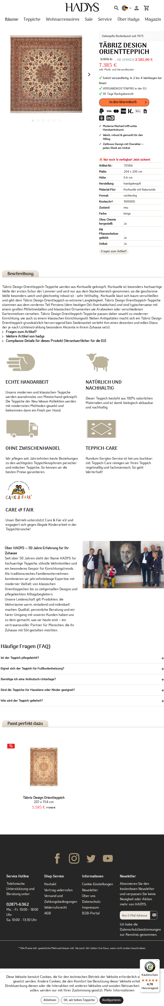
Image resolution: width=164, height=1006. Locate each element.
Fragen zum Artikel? (114, 251)
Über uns (88, 895)
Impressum (90, 907)
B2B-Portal (91, 913)
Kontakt (50, 884)
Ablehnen (50, 1000)
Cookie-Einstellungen (97, 884)
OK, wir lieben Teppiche (79, 1000)
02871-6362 (17, 904)
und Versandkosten (123, 69)
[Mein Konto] (136, 8)
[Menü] (157, 961)
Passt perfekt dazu (25, 723)
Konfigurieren (111, 1000)
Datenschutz (91, 901)
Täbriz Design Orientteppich (43, 799)
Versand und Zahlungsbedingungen (60, 898)
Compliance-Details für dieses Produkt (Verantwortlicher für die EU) (55, 340)
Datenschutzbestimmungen (140, 929)
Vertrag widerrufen (58, 890)
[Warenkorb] (146, 8)
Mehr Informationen (119, 990)
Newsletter (90, 890)
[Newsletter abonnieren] (153, 915)
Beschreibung (20, 274)
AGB (47, 913)
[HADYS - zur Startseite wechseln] (82, 7)
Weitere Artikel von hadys (24, 336)
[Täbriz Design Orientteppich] (43, 766)
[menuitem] (115, 8)
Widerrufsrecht (55, 907)
